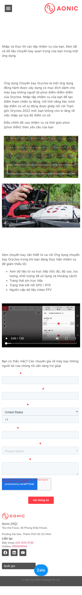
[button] (8, 8)
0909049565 (19, 546)
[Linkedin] (14, 552)
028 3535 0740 (24, 542)
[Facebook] (5, 552)
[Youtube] (22, 552)
